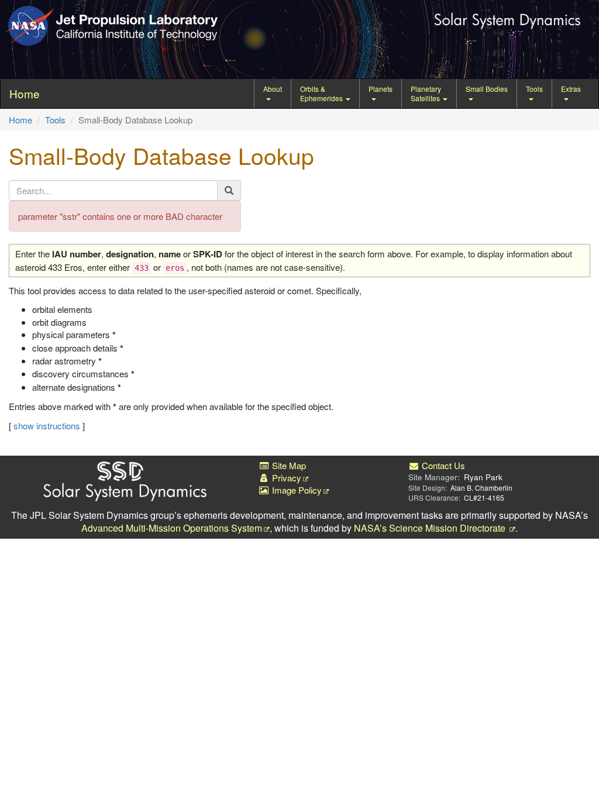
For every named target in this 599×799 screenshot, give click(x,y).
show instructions (46, 425)
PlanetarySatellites (426, 93)
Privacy (285, 477)
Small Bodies (487, 89)
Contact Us (442, 465)
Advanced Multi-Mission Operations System (171, 528)
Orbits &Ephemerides (322, 93)
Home (20, 119)
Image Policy (296, 490)
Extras (571, 89)
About (272, 89)
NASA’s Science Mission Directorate (431, 528)
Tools (534, 89)
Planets (381, 89)
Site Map (288, 465)
